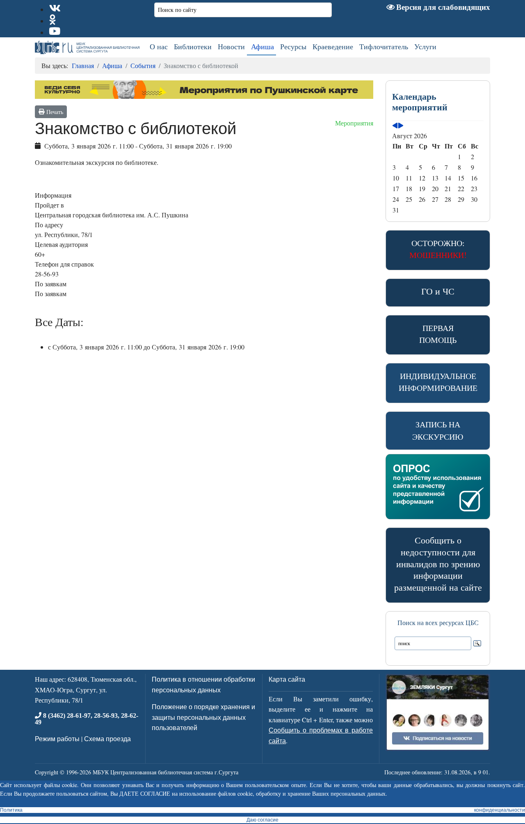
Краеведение (333, 46)
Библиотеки (193, 46)
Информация (53, 195)
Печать (53, 112)
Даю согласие (262, 820)
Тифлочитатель (383, 46)
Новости (231, 46)
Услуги (425, 46)
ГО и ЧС (437, 291)
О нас (159, 46)
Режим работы (57, 738)
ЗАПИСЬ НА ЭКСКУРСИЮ (437, 430)
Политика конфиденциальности (262, 810)
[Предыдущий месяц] (395, 125)
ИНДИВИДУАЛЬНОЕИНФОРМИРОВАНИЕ (438, 381)
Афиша (262, 46)
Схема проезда (107, 738)
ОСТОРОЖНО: (438, 248)
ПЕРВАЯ (438, 333)
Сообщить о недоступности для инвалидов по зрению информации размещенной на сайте (438, 563)
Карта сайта (287, 679)
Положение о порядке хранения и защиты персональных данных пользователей (203, 717)
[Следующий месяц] (401, 125)
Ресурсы (293, 46)
